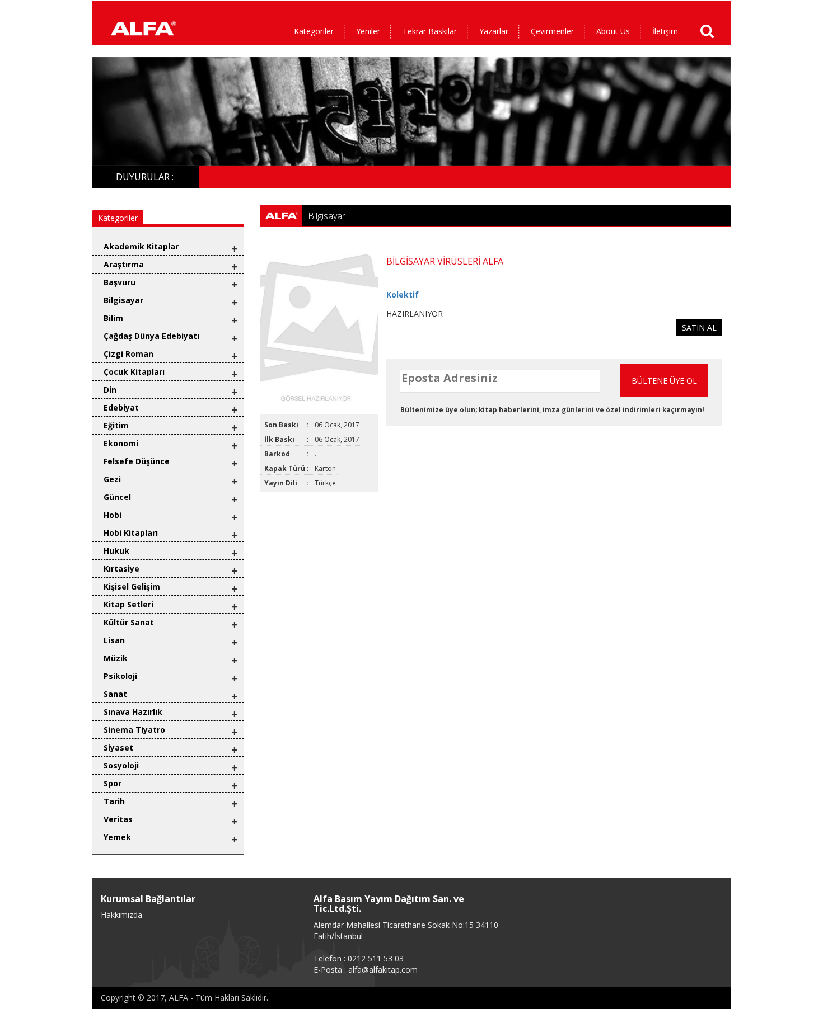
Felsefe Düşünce (137, 461)
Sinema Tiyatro (134, 729)
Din (110, 389)
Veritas (118, 819)
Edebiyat (121, 407)
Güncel (117, 497)
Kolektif (402, 294)
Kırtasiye (121, 568)
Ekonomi (121, 443)
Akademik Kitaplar (141, 246)
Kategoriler (314, 31)
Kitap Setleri (128, 604)
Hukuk (116, 550)
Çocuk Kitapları (134, 371)
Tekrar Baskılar (430, 31)
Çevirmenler (552, 31)
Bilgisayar (123, 300)
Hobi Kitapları (131, 532)
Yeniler (368, 31)
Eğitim (116, 425)
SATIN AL (699, 327)
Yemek (117, 837)
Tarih (114, 801)
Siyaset (118, 747)
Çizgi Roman (128, 353)
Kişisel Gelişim (132, 586)
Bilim (113, 318)
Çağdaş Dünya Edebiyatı (151, 336)
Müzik (116, 658)
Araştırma (124, 264)
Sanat (115, 694)
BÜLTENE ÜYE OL (664, 380)
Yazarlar (493, 31)
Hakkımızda (121, 914)
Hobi (112, 515)
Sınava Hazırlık (133, 711)
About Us (613, 31)
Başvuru (119, 282)
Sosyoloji (121, 765)
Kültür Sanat (129, 622)
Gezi (112, 479)
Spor (112, 783)
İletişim (665, 31)
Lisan (114, 640)
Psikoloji (120, 676)
